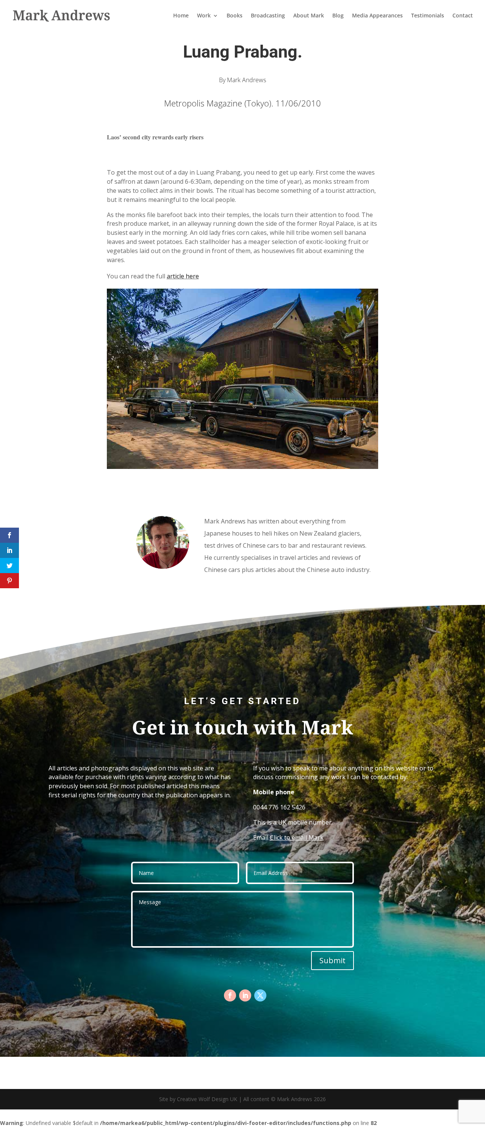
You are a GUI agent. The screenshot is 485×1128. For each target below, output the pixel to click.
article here (183, 276)
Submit (332, 960)
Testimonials (427, 16)
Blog (338, 16)
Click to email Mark (297, 837)
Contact (462, 16)
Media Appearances (377, 16)
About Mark (308, 16)
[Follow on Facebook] (230, 995)
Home (181, 16)
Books (234, 16)
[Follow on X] (260, 995)
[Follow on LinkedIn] (245, 995)
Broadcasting (268, 16)
